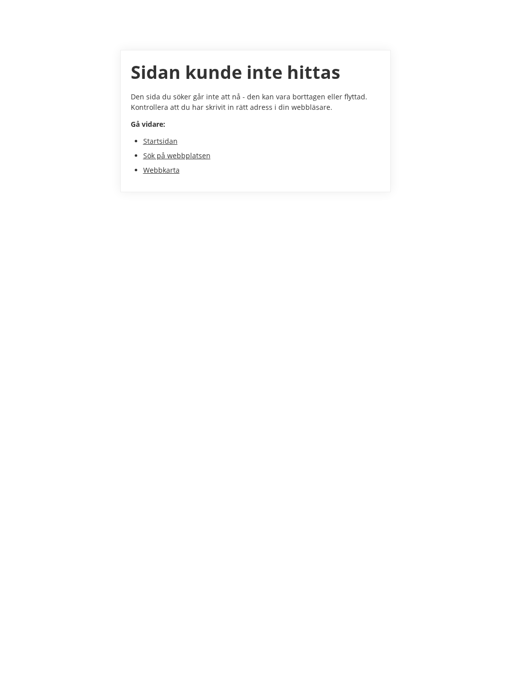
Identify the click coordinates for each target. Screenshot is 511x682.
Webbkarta (161, 170)
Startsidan (160, 141)
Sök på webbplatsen (177, 155)
